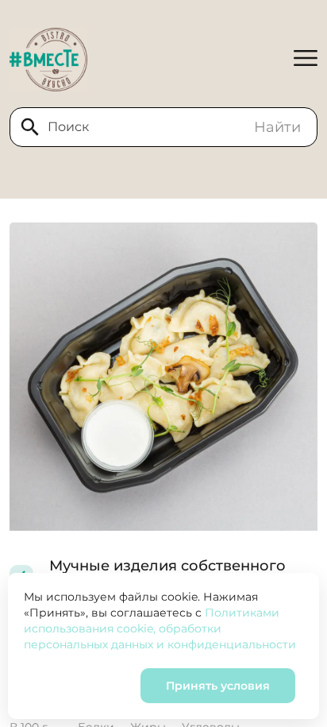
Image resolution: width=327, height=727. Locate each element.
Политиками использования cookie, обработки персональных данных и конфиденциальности (160, 628)
